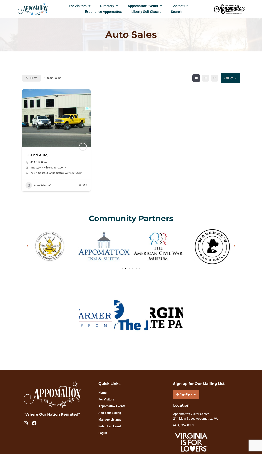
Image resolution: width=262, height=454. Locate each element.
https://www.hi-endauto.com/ (48, 167)
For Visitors (78, 6)
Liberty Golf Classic (146, 12)
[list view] (205, 78)
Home (102, 393)
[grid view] (196, 78)
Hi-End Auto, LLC (41, 155)
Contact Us (179, 6)
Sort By (228, 77)
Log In (102, 433)
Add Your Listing (109, 413)
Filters (33, 77)
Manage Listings (109, 419)
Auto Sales (40, 185)
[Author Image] (83, 147)
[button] (27, 246)
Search (176, 12)
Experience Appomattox (103, 12)
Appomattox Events (143, 6)
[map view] (214, 78)
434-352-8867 (38, 162)
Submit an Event (109, 426)
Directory (107, 6)
